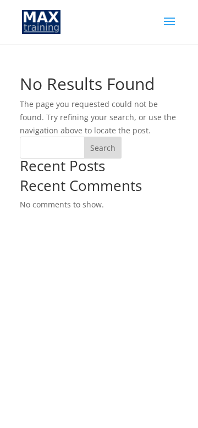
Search (103, 148)
